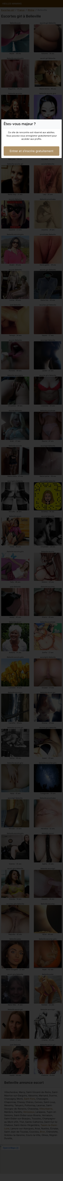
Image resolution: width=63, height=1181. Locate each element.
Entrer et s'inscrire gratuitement (31, 151)
